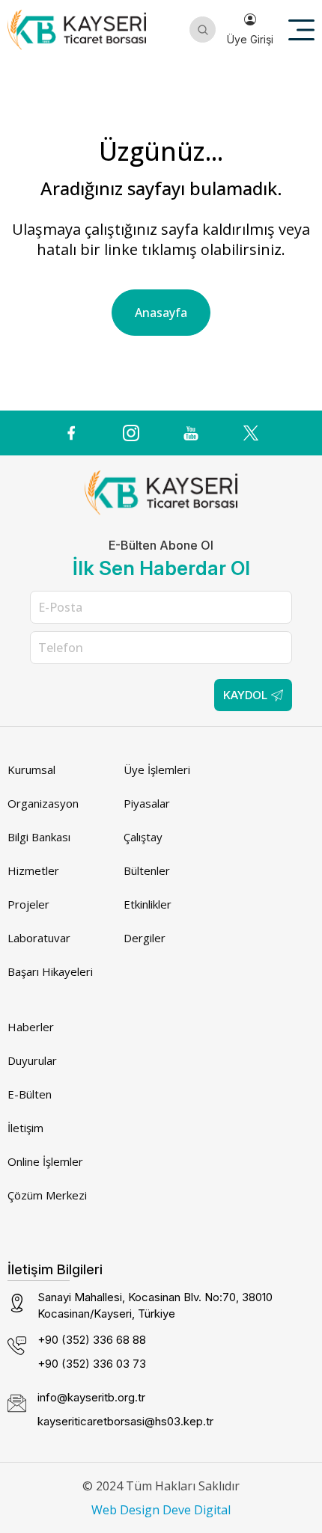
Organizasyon (43, 803)
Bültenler (147, 870)
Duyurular (32, 1060)
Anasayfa (161, 312)
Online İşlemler (45, 1161)
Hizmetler (33, 870)
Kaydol (245, 695)
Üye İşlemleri (157, 769)
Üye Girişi (250, 39)
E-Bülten (29, 1094)
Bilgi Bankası (38, 836)
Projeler (28, 904)
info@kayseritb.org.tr (91, 1397)
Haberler (30, 1026)
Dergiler (144, 937)
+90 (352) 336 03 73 (91, 1364)
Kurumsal (31, 769)
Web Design (125, 1510)
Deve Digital (196, 1510)
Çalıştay (143, 836)
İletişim (25, 1127)
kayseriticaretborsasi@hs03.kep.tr (125, 1421)
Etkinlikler (147, 904)
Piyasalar (147, 803)
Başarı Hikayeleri (50, 971)
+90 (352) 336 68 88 (91, 1340)
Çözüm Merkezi (47, 1195)
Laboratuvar (38, 937)
